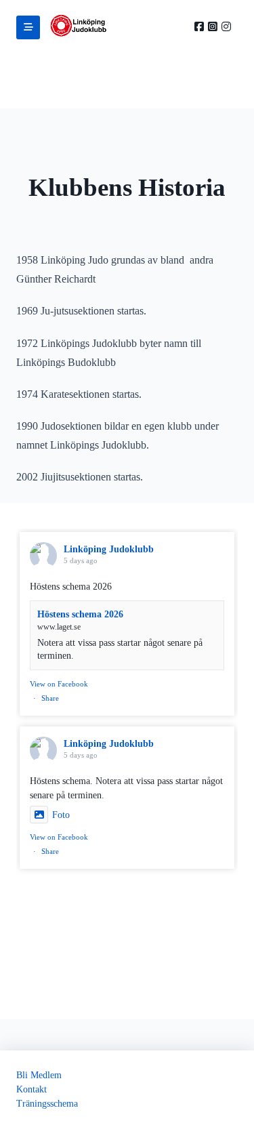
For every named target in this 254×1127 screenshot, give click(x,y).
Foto (61, 815)
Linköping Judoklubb (109, 549)
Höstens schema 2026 (80, 614)
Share (50, 698)
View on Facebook (59, 684)
